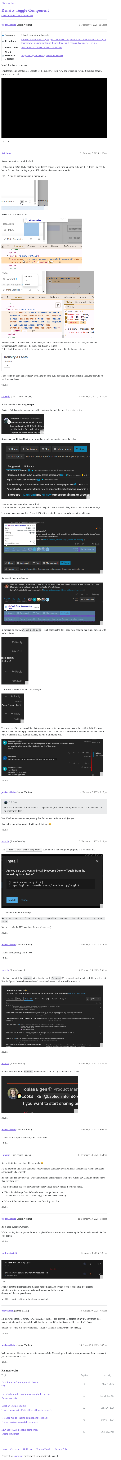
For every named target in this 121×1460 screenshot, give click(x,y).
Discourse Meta (8, 3)
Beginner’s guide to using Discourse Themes (42, 55)
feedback (13, 1422)
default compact (25, 1299)
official (23, 1410)
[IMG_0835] (52, 1269)
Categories (15, 1449)
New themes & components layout (20, 1381)
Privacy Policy (61, 1449)
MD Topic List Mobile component (19, 1429)
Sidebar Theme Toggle (13, 1405)
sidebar (30, 1410)
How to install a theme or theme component (41, 47)
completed (22, 1422)
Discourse (18, 1456)
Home (4, 1449)
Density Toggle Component (25, 10)
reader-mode (33, 1422)
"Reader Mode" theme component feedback (24, 1417)
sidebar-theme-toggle (43, 1410)
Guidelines (28, 1449)
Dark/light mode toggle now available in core (25, 1393)
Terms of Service (44, 1449)
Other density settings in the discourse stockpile (26, 1299)
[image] (24, 195)
